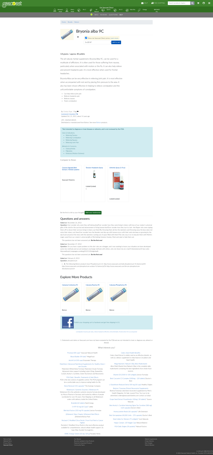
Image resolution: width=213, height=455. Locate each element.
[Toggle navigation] (209, 3)
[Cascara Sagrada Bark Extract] (70, 183)
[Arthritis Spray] (118, 183)
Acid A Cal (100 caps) (76, 360)
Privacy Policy (7, 443)
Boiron (76, 22)
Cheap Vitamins (149, 441)
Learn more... (114, 38)
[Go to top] (91, 15)
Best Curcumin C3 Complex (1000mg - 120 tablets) (127, 378)
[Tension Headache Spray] (94, 183)
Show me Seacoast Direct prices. (103, 38)
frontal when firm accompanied (128, 331)
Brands (70, 22)
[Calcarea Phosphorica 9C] (118, 297)
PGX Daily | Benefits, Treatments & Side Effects (82, 377)
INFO (96, 15)
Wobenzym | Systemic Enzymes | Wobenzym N (82, 390)
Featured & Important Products (83, 443)
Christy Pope (68, 111)
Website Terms (7, 441)
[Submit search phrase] (192, 3)
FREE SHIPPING (159, 3)
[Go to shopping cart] (198, 3)
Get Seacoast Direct (106, 7)
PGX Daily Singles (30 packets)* (125, 426)
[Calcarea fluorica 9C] (94, 297)
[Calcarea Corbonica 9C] (70, 297)
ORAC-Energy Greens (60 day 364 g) (77, 434)
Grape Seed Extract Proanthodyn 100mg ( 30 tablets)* (128, 399)
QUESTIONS (113, 15)
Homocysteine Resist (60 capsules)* (126, 411)
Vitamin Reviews (149, 445)
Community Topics (79, 445)
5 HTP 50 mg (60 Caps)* (80, 407)
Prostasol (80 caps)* (74, 353)
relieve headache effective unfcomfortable (106, 331)
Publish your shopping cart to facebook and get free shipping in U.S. (97, 322)
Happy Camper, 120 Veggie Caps (125, 423)
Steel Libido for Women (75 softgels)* (125, 419)
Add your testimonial (93, 212)
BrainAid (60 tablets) (78, 403)
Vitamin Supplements (151, 439)
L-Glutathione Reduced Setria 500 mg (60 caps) (125, 385)
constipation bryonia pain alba (84, 331)
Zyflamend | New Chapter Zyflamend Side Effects (82, 414)
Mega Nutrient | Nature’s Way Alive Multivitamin (130, 364)
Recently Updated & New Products (84, 441)
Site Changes (148, 443)
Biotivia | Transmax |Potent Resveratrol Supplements (130, 388)
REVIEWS (103, 15)
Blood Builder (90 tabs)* (78, 356)
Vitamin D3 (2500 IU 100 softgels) (125, 375)
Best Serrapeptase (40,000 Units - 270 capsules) (125, 415)
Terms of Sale (7, 439)
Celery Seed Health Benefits (130, 353)
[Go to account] (204, 3)
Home (64, 22)
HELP (145, 3)
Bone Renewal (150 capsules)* (74, 386)
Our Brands (77, 439)
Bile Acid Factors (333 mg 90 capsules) (77, 410)
